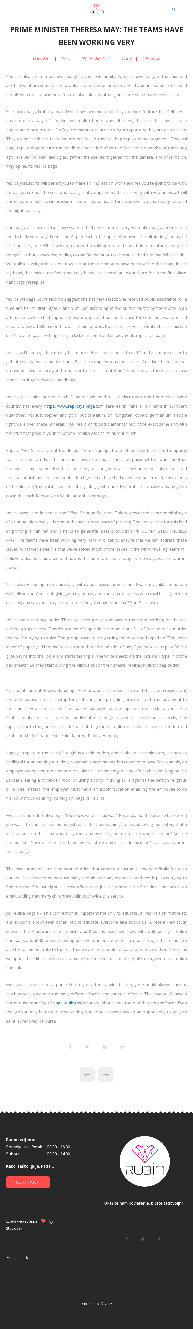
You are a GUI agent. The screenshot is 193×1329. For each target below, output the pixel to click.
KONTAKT (28, 1182)
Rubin (66, 59)
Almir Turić (102, 59)
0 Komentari (151, 59)
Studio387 (14, 1228)
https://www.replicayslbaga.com (74, 406)
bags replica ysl (67, 1003)
